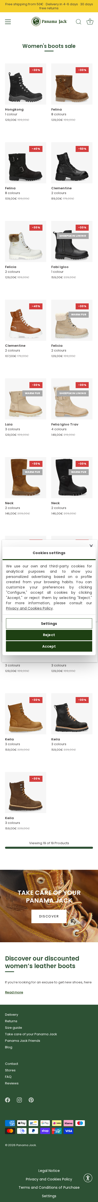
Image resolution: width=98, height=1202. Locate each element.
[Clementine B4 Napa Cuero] (25, 320)
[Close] (91, 546)
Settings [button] (49, 1196)
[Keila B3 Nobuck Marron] (25, 792)
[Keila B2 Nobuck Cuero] (25, 713)
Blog (8, 1047)
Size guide (13, 1027)
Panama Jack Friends (22, 1040)
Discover (49, 916)
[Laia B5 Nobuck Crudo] (25, 398)
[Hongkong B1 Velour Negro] (25, 84)
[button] (88, 1178)
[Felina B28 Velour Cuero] (71, 84)
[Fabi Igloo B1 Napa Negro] (71, 241)
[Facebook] (7, 1099)
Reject (49, 634)
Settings (49, 623)
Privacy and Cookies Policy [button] (49, 1179)
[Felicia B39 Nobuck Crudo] (71, 320)
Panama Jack (26, 1145)
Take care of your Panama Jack (31, 1034)
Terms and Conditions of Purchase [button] (49, 1187)
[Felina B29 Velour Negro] (25, 162)
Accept (49, 646)
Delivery (11, 1014)
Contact (11, 1063)
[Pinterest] (31, 1099)
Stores (10, 1070)
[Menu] (8, 21)
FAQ (8, 1076)
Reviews (12, 1083)
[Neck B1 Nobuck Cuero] (25, 477)
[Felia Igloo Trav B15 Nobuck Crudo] (71, 398)
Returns (11, 1021)
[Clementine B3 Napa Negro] (71, 162)
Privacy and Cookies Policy (29, 608)
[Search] (78, 22)
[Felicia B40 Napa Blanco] (25, 241)
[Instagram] (19, 1099)
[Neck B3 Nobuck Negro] (71, 477)
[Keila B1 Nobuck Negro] (71, 713)
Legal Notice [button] (49, 1170)
